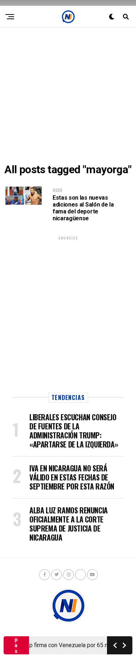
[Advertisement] (68, 95)
